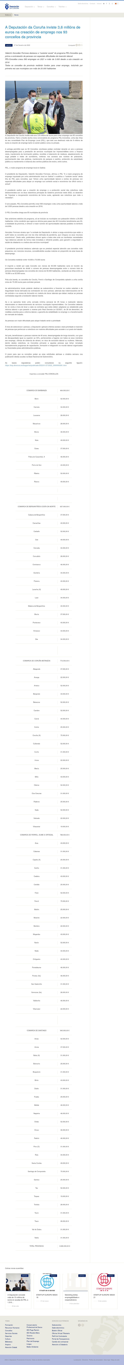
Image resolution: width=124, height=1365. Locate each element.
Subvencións (56, 1325)
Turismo (29, 1335)
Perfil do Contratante (59, 1336)
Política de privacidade (96, 1360)
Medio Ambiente (32, 1347)
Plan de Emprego (33, 1341)
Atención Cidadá (11, 1347)
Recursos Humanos (12, 1327)
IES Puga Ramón (33, 1330)
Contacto (92, 3)
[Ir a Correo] (103, 3)
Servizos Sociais (11, 1333)
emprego (9, 45)
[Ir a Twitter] (109, 3)
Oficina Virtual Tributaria (61, 1333)
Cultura (7, 1339)
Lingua (29, 1344)
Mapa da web (115, 1360)
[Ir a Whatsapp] (112, 3)
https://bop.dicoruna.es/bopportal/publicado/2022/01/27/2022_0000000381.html (36, 365)
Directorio (85, 1360)
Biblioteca (8, 1341)
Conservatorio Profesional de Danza (34, 1326)
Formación (9, 1325)
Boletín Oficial (57, 1330)
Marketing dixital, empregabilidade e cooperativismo (72, 1297)
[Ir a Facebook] (106, 3)
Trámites (62, 6)
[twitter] (82, 1325)
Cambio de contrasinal (60, 1341)
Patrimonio (30, 1338)
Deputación (29, 6)
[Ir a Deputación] (12, 6)
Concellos (50, 6)
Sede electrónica (83, 3)
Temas (39, 6)
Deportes (8, 1336)
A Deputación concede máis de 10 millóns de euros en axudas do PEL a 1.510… (18, 1298)
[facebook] (79, 1325)
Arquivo (8, 1344)
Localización (77, 1360)
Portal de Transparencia (60, 1339)
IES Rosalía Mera (33, 1333)
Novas (16, 15)
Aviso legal (107, 1360)
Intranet (99, 3)
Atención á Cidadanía (59, 1344)
